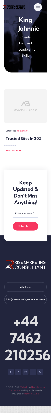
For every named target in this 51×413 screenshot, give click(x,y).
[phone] (40, 372)
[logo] (14, 6)
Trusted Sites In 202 (23, 138)
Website (24, 387)
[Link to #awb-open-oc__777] (38, 7)
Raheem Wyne (31, 393)
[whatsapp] (25, 372)
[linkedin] (18, 372)
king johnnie (22, 130)
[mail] (33, 372)
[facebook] (11, 372)
